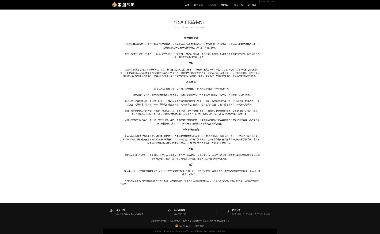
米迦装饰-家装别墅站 (216, 231)
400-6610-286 (268, 1)
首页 (187, 4)
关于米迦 (252, 4)
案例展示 (225, 4)
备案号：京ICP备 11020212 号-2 (216, 220)
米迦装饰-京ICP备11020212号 (176, 231)
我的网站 (123, 4)
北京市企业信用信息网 (198, 231)
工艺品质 (212, 4)
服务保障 (198, 4)
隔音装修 (238, 4)
